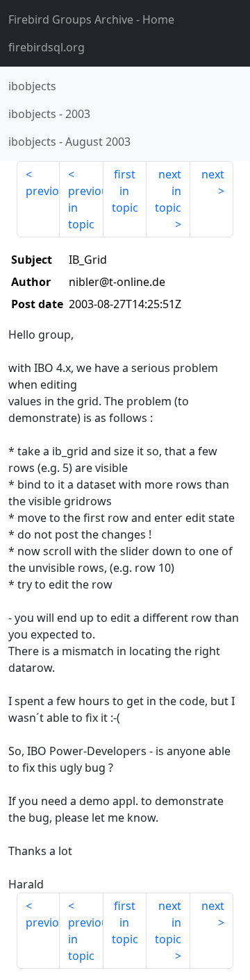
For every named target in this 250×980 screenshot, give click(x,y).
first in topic (125, 191)
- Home (91, 19)
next (212, 174)
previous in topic (85, 207)
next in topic (168, 191)
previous (43, 190)
